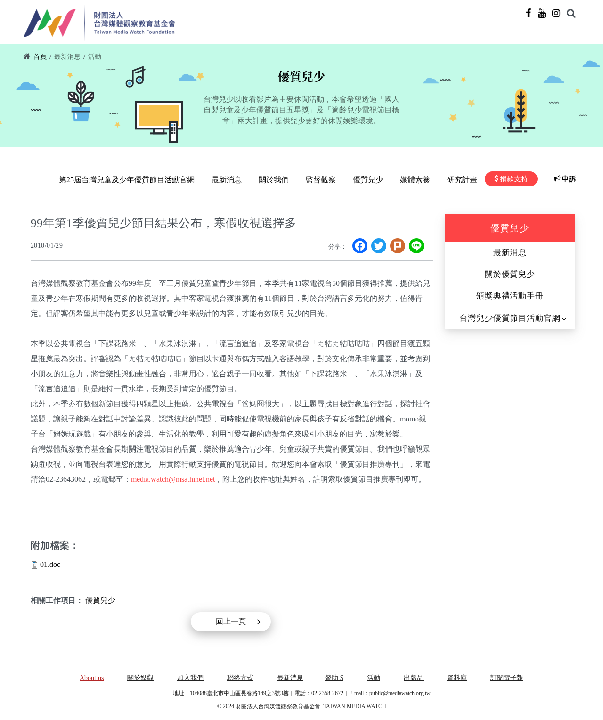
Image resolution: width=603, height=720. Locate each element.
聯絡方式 (240, 677)
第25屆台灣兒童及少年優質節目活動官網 (127, 180)
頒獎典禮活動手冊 (510, 295)
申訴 (569, 179)
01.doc (50, 564)
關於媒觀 (140, 677)
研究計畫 (462, 180)
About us (92, 677)
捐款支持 (514, 179)
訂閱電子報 (506, 677)
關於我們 (274, 180)
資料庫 (457, 677)
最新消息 (67, 56)
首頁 (40, 56)
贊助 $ (334, 677)
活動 (94, 56)
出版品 (414, 677)
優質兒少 (368, 180)
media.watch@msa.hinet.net (173, 479)
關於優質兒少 (510, 274)
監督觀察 (321, 180)
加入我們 (190, 677)
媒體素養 (415, 180)
